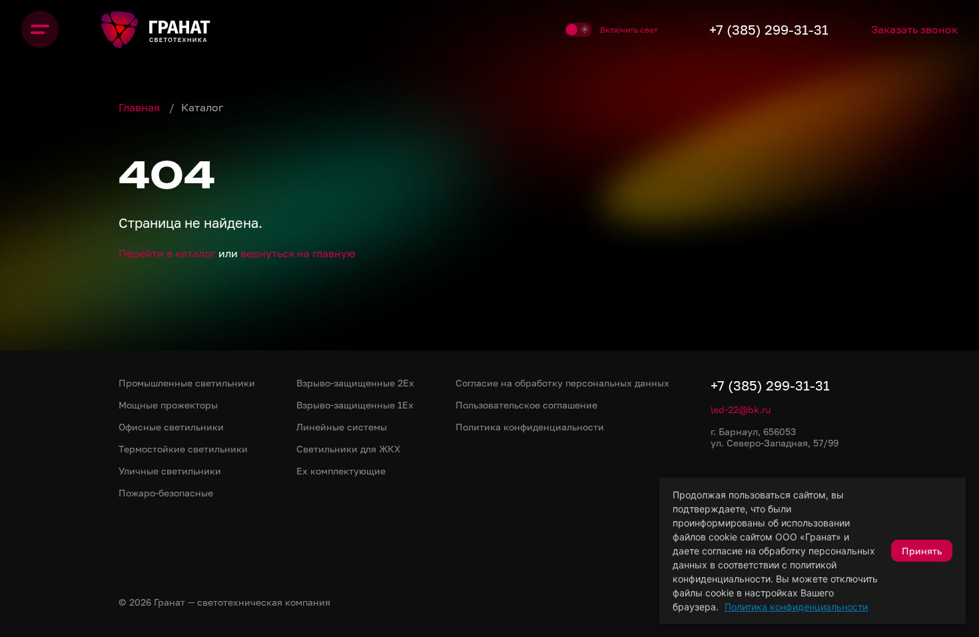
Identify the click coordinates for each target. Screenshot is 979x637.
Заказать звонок (914, 29)
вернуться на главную (297, 253)
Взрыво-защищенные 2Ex (355, 382)
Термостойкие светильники (183, 448)
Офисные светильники (171, 426)
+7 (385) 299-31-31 (768, 29)
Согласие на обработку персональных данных (562, 382)
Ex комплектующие (341, 470)
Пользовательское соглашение (526, 404)
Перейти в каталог (167, 253)
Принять (922, 550)
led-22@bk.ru (741, 409)
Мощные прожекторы (168, 404)
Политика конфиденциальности (796, 606)
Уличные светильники (170, 470)
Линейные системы (341, 426)
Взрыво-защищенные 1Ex (355, 404)
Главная (141, 107)
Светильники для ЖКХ (348, 448)
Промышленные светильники (187, 382)
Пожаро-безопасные (166, 492)
